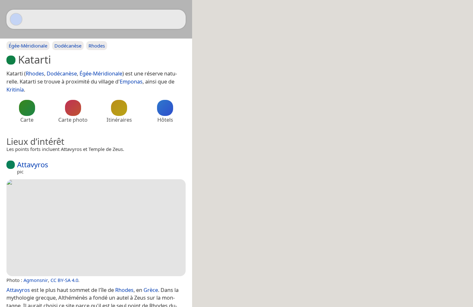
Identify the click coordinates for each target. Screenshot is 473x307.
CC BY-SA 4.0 (64, 280)
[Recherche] (178, 19)
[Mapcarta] (16, 19)
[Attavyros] (96, 227)
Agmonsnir (35, 280)
